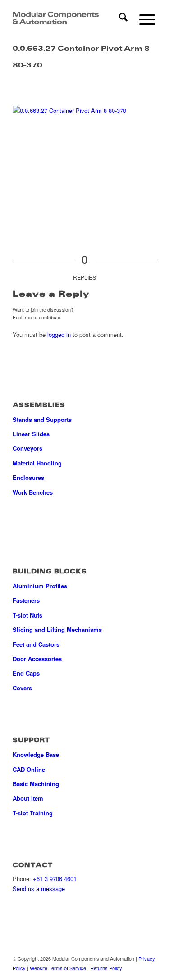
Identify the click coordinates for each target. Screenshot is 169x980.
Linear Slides (31, 434)
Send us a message (39, 888)
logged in (59, 334)
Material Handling (37, 463)
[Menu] (142, 18)
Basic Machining (36, 783)
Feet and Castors (36, 644)
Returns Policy (106, 967)
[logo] (56, 18)
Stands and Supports (42, 419)
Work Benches (33, 492)
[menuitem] (119, 18)
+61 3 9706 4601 (55, 878)
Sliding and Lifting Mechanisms (57, 629)
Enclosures (28, 477)
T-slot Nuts (27, 615)
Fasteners (26, 600)
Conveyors (27, 448)
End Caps (26, 673)
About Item (28, 798)
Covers (22, 688)
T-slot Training (33, 813)
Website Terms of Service (58, 967)
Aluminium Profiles (40, 586)
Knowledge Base (36, 754)
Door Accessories (37, 658)
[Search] (119, 18)
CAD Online (29, 769)
